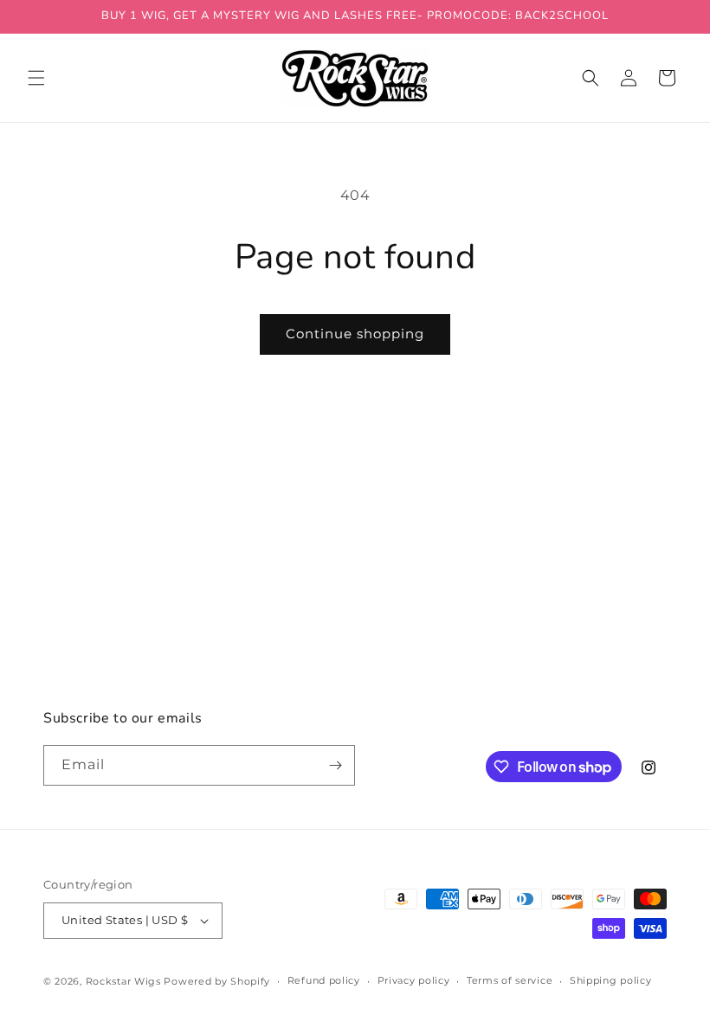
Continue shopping (355, 333)
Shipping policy (611, 980)
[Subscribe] (335, 765)
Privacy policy (414, 980)
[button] (36, 78)
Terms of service (509, 980)
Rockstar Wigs (123, 981)
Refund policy (323, 980)
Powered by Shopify (217, 981)
